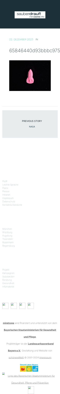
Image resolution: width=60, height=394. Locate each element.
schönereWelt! (16, 357)
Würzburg (7, 232)
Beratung (7, 279)
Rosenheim (8, 242)
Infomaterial (8, 286)
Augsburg (7, 235)
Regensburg (8, 245)
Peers (5, 188)
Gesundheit (8, 283)
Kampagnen (8, 273)
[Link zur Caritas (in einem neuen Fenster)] (31, 389)
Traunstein (7, 239)
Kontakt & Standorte (12, 204)
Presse (5, 191)
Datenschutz (8, 201)
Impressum (8, 198)
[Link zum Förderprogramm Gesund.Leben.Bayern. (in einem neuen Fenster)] (29, 367)
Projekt (5, 269)
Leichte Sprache (10, 184)
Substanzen (8, 276)
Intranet (6, 194)
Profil (4, 181)
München (7, 228)
